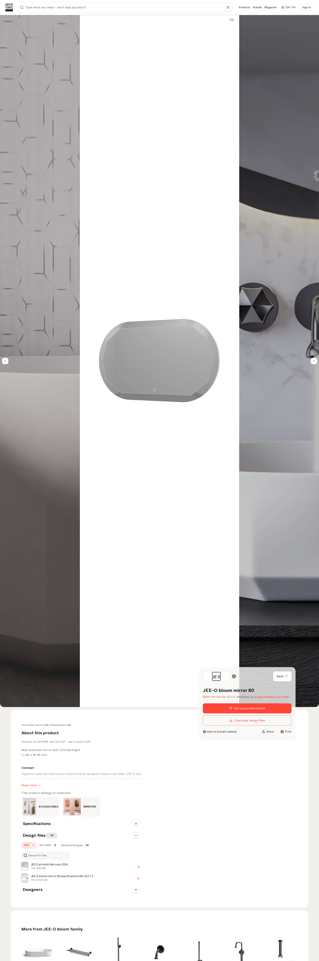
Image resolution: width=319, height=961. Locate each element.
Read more (29, 785)
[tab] (29, 845)
